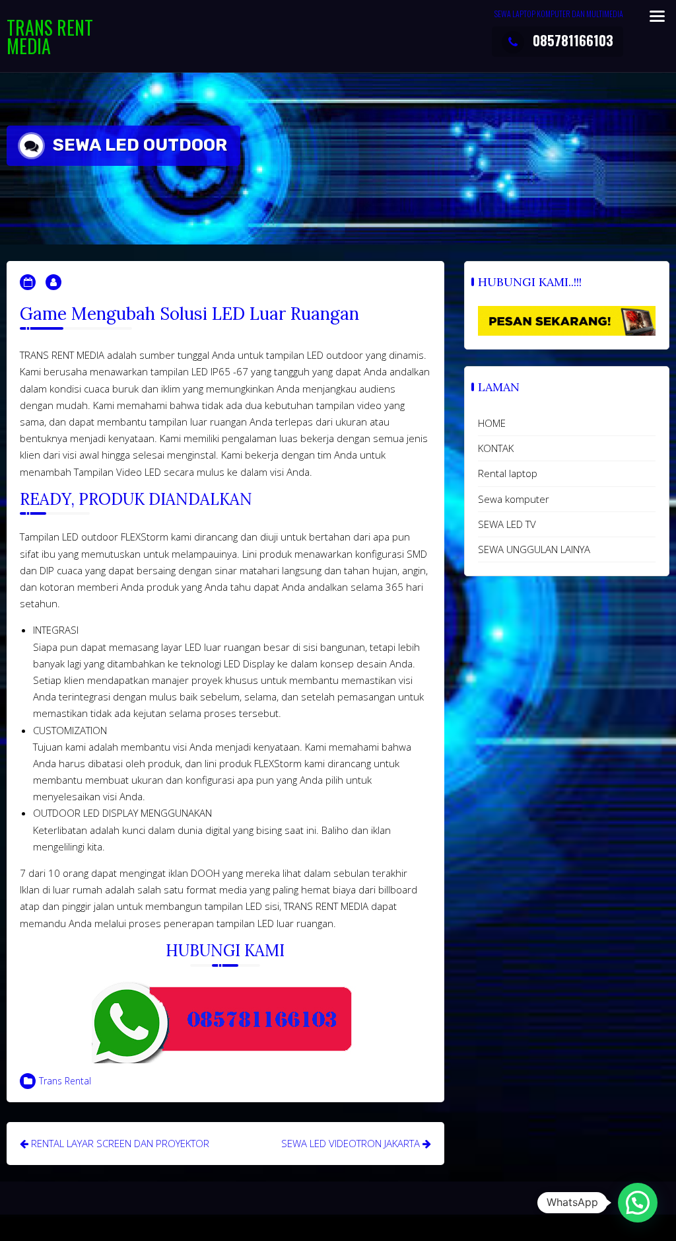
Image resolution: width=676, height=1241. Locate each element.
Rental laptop (507, 473)
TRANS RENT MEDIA (50, 36)
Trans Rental (65, 1080)
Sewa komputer (513, 499)
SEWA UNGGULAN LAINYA (534, 549)
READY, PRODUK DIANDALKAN (136, 499)
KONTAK (496, 448)
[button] (638, 1202)
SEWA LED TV (507, 524)
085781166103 (573, 40)
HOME (492, 423)
